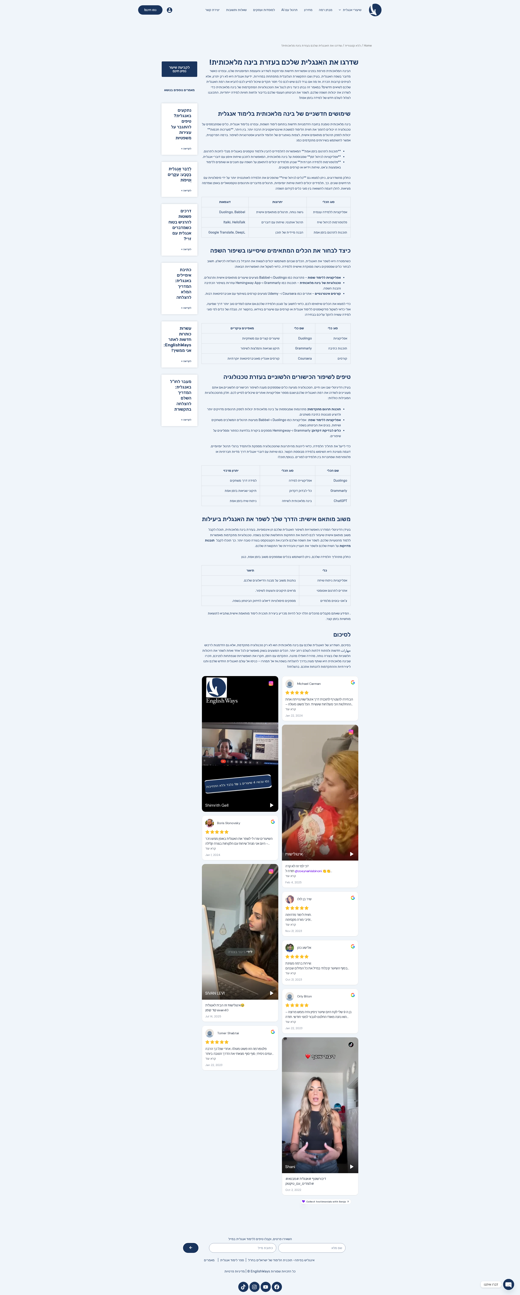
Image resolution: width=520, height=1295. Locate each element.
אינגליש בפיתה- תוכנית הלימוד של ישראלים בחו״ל (281, 1260)
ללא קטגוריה (353, 45)
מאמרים (209, 1260)
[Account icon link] (169, 10)
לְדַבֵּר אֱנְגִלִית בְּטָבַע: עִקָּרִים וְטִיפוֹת (179, 174)
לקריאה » (186, 148)
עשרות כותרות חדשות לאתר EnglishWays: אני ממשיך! (177, 339)
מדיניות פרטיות (234, 1271)
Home (368, 45)
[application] (341, 10)
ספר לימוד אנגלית (233, 1260)
